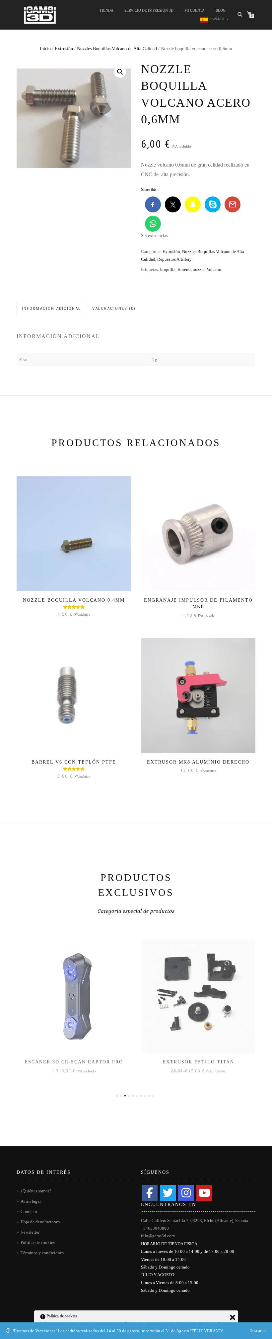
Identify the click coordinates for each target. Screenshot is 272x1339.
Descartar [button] (257, 1330)
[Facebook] (150, 1193)
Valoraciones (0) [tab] (114, 308)
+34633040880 (155, 1228)
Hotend (184, 269)
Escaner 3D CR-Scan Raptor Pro (74, 1061)
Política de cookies (38, 1242)
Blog (221, 10)
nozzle (199, 269)
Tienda (106, 10)
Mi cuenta (194, 10)
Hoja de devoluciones (40, 1221)
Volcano (214, 269)
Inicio (45, 48)
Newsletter (30, 1232)
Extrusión (64, 48)
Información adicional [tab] (51, 308)
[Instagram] (186, 1193)
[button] (120, 72)
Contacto (29, 1211)
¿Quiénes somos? (36, 1190)
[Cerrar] (232, 1317)
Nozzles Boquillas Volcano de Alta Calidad (117, 48)
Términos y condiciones (42, 1252)
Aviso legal (31, 1201)
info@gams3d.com (158, 1235)
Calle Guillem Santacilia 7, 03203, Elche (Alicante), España (194, 1220)
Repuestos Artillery (174, 259)
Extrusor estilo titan (198, 1061)
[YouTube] (204, 1193)
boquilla (167, 269)
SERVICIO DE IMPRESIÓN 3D (148, 10)
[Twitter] (168, 1193)
